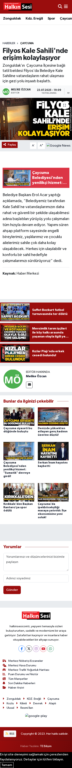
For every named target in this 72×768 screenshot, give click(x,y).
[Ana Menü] (66, 6)
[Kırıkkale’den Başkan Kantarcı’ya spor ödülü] (18, 492)
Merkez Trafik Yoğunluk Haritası (28, 669)
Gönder (12, 590)
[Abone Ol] (58, 145)
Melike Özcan (36, 376)
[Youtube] (43, 648)
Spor (51, 18)
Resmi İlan (26, 707)
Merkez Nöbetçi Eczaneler (25, 660)
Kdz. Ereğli (34, 18)
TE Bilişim (46, 746)
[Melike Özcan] (13, 379)
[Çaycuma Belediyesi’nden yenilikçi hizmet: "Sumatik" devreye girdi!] (18, 451)
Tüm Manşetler (18, 678)
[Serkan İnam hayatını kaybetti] (53, 451)
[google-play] (36, 716)
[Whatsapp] (50, 648)
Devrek (38, 703)
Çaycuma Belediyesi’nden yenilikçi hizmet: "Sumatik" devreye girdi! (16, 469)
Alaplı (52, 703)
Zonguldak (12, 18)
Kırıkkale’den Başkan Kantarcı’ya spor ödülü (18, 507)
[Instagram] (36, 648)
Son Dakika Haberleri (21, 683)
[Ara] (60, 6)
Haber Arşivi (16, 687)
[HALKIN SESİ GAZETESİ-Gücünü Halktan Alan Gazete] (18, 7)
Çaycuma (27, 43)
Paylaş (12, 144)
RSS (11, 733)
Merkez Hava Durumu (22, 665)
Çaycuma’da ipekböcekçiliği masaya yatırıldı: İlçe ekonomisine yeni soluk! (52, 511)
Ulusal (10, 707)
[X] (29, 648)
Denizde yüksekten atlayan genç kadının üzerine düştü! (53, 432)
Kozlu (10, 703)
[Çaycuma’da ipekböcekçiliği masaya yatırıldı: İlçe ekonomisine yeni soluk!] (53, 492)
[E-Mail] (29, 385)
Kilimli (23, 703)
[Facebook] (21, 648)
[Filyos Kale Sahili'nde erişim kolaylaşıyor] (36, 119)
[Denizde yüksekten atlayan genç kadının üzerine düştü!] (53, 416)
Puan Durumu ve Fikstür (23, 674)
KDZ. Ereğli (34, 698)
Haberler (9, 43)
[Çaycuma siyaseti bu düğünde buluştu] (18, 416)
